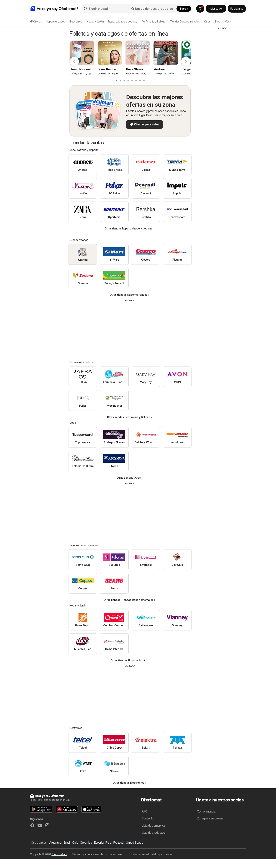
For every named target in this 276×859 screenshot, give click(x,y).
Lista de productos (153, 832)
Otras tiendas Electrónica (128, 782)
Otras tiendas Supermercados (128, 294)
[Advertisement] (130, 328)
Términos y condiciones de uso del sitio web (97, 854)
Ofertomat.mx (59, 854)
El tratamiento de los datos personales (150, 854)
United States (134, 842)
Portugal (118, 842)
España (98, 842)
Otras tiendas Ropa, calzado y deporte (128, 228)
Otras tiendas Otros (128, 477)
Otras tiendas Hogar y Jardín (128, 660)
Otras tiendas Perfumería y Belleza (128, 417)
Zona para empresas (210, 818)
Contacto (148, 818)
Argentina (55, 842)
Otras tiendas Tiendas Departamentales (128, 599)
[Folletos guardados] (200, 9)
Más (227, 21)
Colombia (86, 842)
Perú (108, 842)
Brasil (66, 842)
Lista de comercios (153, 825)
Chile (75, 842)
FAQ (144, 811)
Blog (217, 21)
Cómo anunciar (206, 811)
